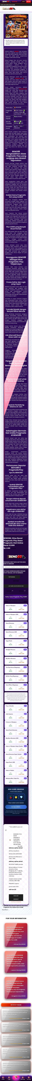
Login (9, 1079)
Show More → (5, 909)
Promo (3, 1079)
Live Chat (29, 1079)
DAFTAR (28, 1)
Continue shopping (16, 902)
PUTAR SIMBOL (16, 807)
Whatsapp (23, 1079)
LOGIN (23, 1)
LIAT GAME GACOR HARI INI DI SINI (16, 586)
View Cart (16, 895)
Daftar (16, 1079)
